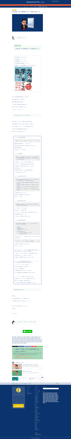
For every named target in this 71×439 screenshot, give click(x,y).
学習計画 (31, 340)
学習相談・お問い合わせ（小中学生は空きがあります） (24, 357)
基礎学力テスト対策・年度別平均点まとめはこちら (23, 355)
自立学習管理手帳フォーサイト (38, 420)
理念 (35, 6)
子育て (36, 403)
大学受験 (22, 340)
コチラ (28, 63)
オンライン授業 (37, 392)
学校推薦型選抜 (37, 407)
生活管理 (56, 400)
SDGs (36, 388)
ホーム (28, 388)
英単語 (44, 401)
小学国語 (38, 340)
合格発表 (36, 397)
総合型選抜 (36, 417)
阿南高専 (36, 428)
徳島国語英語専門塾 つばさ (35, 2)
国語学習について (17, 383)
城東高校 (33, 339)
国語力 (27, 339)
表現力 (46, 401)
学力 (28, 340)
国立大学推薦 (24, 339)
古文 (16, 339)
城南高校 (30, 339)
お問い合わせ (28, 392)
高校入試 (57, 401)
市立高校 (41, 340)
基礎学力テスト (37, 339)
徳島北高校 (57, 399)
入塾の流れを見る (18, 356)
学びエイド (25, 340)
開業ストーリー (37, 427)
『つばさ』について (37, 389)
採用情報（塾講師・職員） (43, 6)
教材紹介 (36, 411)
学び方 (36, 406)
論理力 (51, 401)
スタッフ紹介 (36, 393)
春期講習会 (53, 400)
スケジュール (25, 6)
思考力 (44, 400)
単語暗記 (14, 339)
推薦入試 (50, 400)
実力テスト (34, 340)
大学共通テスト (18, 340)
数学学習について (37, 412)
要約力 (36, 423)
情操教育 (47, 400)
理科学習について (37, 416)
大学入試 (41, 339)
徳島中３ (53, 399)
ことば (31, 6)
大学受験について (37, 402)
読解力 (49, 401)
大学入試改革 (14, 340)
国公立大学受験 (19, 339)
